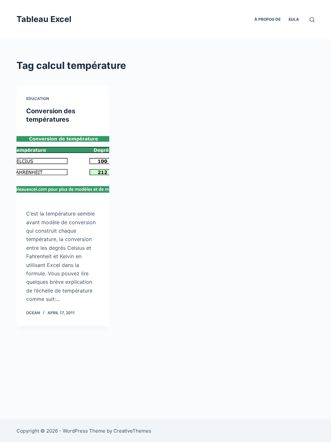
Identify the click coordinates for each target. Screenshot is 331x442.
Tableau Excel (43, 19)
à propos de (267, 19)
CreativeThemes (132, 431)
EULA (294, 19)
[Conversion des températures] (62, 165)
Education (37, 98)
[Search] (312, 19)
